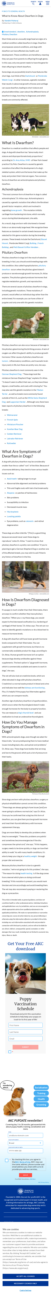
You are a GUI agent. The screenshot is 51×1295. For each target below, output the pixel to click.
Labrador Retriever (15, 438)
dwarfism (21, 31)
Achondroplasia (32, 31)
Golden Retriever (14, 434)
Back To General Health (14, 11)
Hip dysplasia (12, 511)
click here (33, 1179)
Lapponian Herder (18, 402)
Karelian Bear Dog (14, 429)
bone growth (16, 210)
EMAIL (9, 1132)
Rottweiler (11, 443)
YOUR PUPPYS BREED (13, 1139)
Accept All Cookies (25, 1276)
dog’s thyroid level (26, 712)
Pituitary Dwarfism (9, 34)
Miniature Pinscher (15, 424)
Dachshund (30, 76)
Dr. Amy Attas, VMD (21, 160)
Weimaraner (12, 415)
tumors (5, 361)
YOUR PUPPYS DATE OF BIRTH (15, 1147)
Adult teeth (12, 478)
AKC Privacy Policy (43, 1182)
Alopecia (10, 493)
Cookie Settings (25, 1290)
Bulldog (33, 243)
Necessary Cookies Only (25, 1283)
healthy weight (30, 856)
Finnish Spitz (12, 419)
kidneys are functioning (35, 687)
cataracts (30, 521)
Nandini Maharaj (11, 20)
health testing (26, 873)
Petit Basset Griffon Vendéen (25, 247)
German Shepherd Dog (11, 374)
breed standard (10, 31)
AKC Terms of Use (22, 1162)
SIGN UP (25, 1175)
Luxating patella (14, 516)
